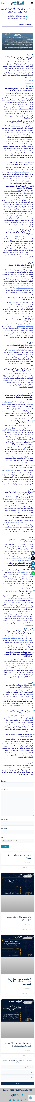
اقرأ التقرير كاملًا (28, 80)
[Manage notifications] (30, 1097)
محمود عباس (14, 126)
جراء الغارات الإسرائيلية (21, 449)
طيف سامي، (11, 350)
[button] (32, 3)
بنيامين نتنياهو (10, 95)
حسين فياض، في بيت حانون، (17, 215)
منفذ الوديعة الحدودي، (14, 522)
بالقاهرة (30, 694)
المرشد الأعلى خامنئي (9, 430)
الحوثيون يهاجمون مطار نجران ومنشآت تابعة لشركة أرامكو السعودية (19, 981)
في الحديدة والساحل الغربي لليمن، (19, 499)
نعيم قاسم (12, 302)
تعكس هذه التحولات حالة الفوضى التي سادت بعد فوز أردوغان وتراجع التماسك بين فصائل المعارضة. (18, 558)
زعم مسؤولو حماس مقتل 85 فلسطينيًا (22, 236)
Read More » (27, 862)
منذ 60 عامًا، (9, 470)
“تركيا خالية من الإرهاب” (21, 572)
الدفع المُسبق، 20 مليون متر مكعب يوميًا (17, 380)
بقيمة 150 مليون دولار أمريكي (20, 172)
